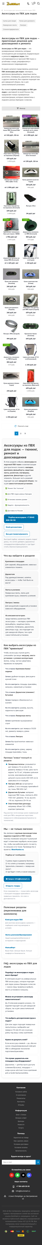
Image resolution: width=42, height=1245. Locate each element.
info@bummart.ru (23, 1191)
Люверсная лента (10, 25)
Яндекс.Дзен (23, 1175)
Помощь (21, 1133)
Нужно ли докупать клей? (16, 1040)
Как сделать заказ (21, 1141)
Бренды (21, 1121)
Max (29, 1175)
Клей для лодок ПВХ (14, 920)
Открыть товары (13, 886)
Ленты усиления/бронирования (18, 935)
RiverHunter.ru (18, 849)
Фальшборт (10, 947)
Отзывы (21, 1105)
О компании (21, 1095)
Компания (21, 1087)
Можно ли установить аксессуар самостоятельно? (19, 998)
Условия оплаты (21, 1147)
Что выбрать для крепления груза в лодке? (20, 1019)
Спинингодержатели (11, 29)
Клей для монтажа (14, 527)
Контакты (21, 1102)
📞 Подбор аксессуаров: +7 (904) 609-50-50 (20, 518)
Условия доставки (21, 1144)
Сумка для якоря (9, 21)
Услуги (21, 1128)
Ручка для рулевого (27, 21)
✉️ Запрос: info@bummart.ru (18, 879)
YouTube (11, 1175)
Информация (21, 1110)
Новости (21, 1124)
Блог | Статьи (21, 1115)
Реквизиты (21, 1098)
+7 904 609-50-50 (23, 1186)
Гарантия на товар (21, 1138)
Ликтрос (23, 25)
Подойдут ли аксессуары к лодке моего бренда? (19, 973)
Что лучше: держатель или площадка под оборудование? (18, 1059)
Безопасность (21, 1151)
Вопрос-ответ (21, 1118)
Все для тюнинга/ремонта (17, 534)
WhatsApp (17, 1175)
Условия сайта (21, 1092)
